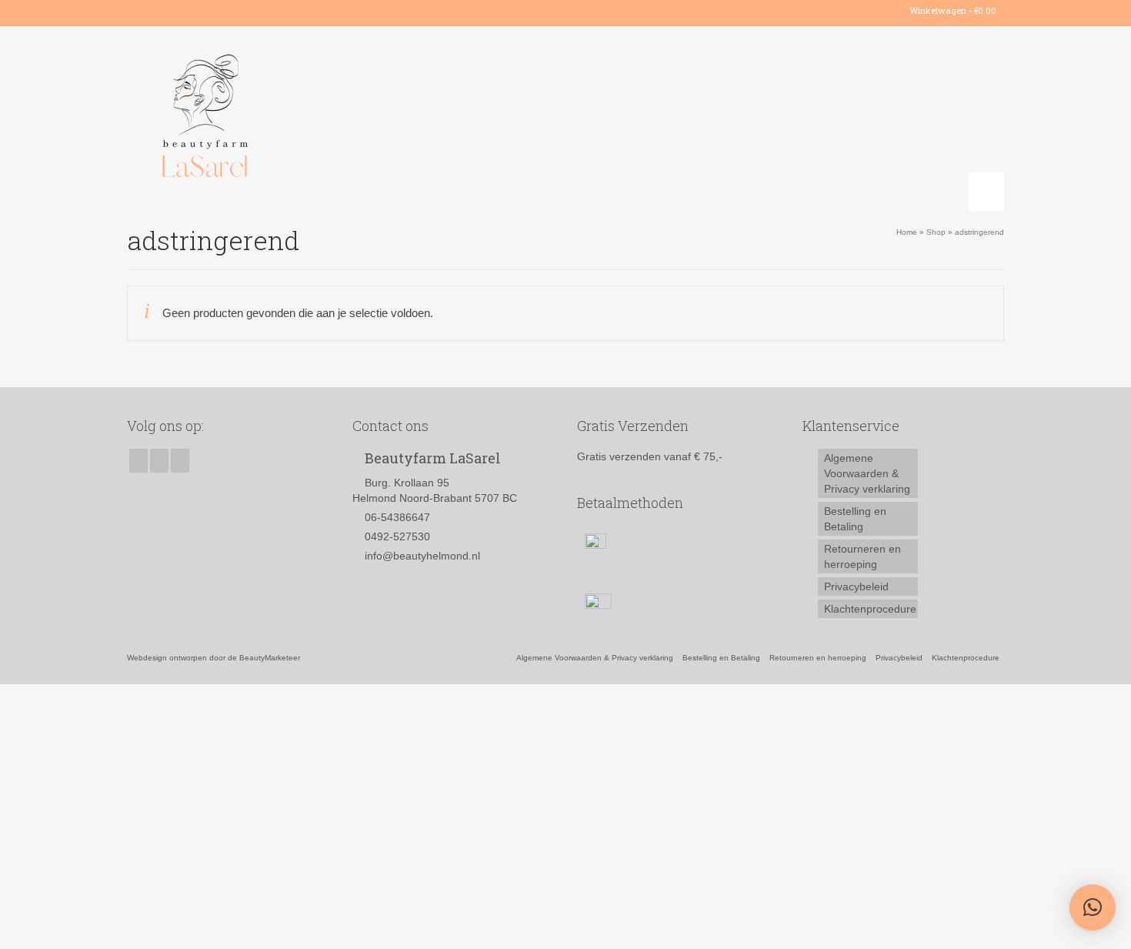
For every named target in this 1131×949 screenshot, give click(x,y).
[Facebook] (138, 11)
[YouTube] (183, 11)
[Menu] (986, 191)
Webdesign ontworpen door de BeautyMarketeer (213, 657)
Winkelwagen (951, 10)
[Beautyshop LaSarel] (265, 118)
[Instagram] (160, 11)
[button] (1092, 907)
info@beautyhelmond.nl (422, 556)
